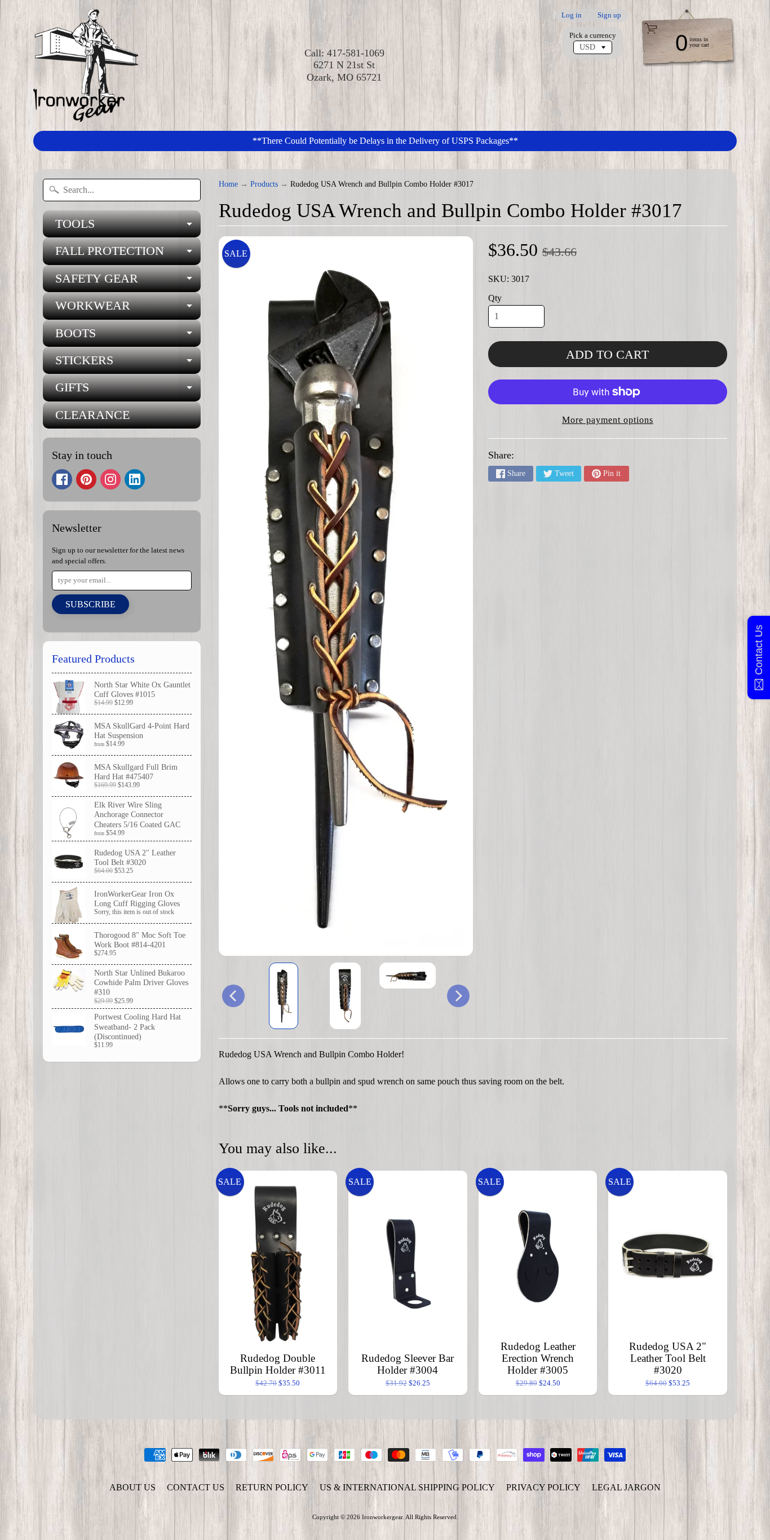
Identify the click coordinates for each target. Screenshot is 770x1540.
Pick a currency (592, 35)
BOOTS (128, 336)
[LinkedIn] (135, 479)
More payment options (607, 420)
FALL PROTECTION (128, 254)
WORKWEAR (128, 308)
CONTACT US (195, 1487)
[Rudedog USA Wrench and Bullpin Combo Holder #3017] (283, 996)
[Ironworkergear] (85, 65)
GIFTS (128, 390)
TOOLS (128, 227)
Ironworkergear (382, 1516)
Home (228, 184)
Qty (495, 298)
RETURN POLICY (272, 1487)
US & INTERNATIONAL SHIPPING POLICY (407, 1487)
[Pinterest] (86, 479)
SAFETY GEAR (128, 281)
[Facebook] (62, 479)
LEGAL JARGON (626, 1487)
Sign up (609, 15)
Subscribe (90, 604)
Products (264, 184)
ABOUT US (132, 1487)
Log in (571, 15)
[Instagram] (110, 479)
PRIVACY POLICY (543, 1487)
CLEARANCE (92, 415)
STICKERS (128, 363)
